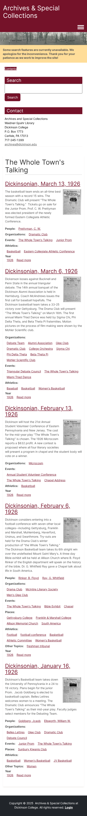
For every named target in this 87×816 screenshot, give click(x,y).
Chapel (68, 606)
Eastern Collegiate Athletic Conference (49, 251)
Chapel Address (54, 480)
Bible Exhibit (52, 606)
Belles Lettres (15, 732)
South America (51, 623)
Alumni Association (40, 343)
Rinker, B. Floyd (28, 578)
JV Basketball (63, 760)
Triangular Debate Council (24, 371)
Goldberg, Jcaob (29, 721)
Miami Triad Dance (19, 377)
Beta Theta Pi (39, 354)
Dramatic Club (38, 234)
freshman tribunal (38, 646)
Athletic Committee (19, 640)
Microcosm (36, 463)
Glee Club (62, 343)
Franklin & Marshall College (53, 617)
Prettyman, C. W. (29, 228)
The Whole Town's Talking (35, 240)
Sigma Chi (63, 348)
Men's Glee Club (17, 595)
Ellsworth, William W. (57, 721)
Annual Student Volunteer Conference (31, 474)
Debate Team (15, 343)
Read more (24, 260)
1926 (10, 260)
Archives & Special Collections (31, 11)
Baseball (12, 388)
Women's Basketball (51, 388)
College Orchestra (41, 348)
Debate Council (17, 738)
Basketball (13, 251)
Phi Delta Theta (17, 354)
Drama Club (14, 589)
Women (31, 766)
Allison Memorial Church (22, 623)
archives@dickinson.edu (21, 144)
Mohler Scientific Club (21, 360)
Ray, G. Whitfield (53, 578)
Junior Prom (64, 240)
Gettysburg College (19, 617)
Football (12, 634)
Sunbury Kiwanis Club (32, 749)
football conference (33, 634)
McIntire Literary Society (42, 589)
